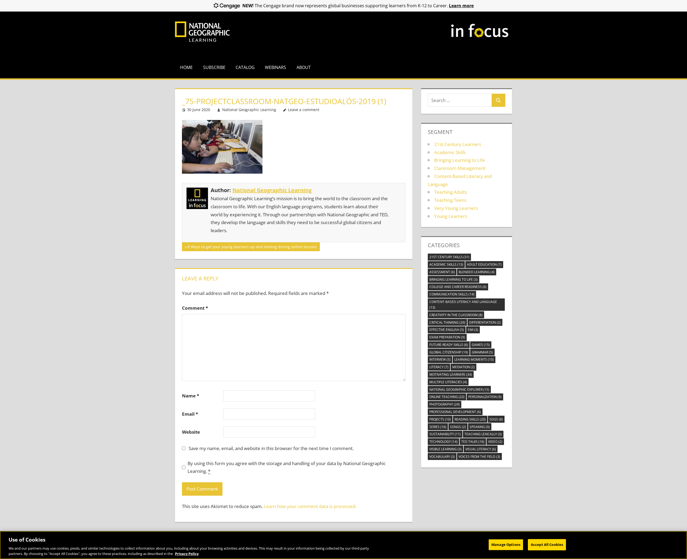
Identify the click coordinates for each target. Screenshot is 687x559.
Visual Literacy (480, 449)
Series (437, 427)
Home (186, 67)
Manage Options (505, 544)
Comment (195, 308)
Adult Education (484, 264)
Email (190, 414)
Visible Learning (445, 449)
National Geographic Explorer (459, 389)
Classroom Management (459, 168)
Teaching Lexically (483, 434)
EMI (473, 329)
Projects (440, 419)
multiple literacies (448, 382)
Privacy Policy (187, 553)
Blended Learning (477, 272)
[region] (343, 545)
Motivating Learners (450, 374)
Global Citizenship (448, 352)
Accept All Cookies (547, 544)
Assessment (442, 272)
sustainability (445, 434)
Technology (443, 441)
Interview (440, 359)
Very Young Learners (456, 208)
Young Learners (450, 216)
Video (495, 441)
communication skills (451, 294)
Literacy (438, 367)
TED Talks (472, 441)
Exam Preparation (447, 337)
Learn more (461, 6)
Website (191, 432)
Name (190, 396)
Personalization (485, 396)
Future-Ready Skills (448, 344)
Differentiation (485, 322)
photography (444, 404)
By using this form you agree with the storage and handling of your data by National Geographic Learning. (287, 467)
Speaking (480, 427)
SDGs (496, 419)
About (304, 67)
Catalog (245, 67)
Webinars (275, 67)
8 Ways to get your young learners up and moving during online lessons (252, 247)
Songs (458, 427)
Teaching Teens (450, 200)
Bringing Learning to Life (459, 160)
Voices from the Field (479, 456)
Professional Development (455, 412)
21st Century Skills (449, 257)
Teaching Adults (450, 192)
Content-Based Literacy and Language (463, 304)
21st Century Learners (457, 144)
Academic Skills (450, 152)
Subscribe (214, 67)
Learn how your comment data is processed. (310, 506)
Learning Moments (474, 359)
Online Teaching (447, 396)
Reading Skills (470, 419)
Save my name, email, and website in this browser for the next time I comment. (271, 448)
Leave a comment (303, 109)
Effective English (446, 329)
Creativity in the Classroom (456, 315)
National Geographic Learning (249, 109)
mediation (463, 367)
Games (481, 344)
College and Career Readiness (458, 286)
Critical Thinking (447, 322)
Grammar (482, 352)
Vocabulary (442, 456)
